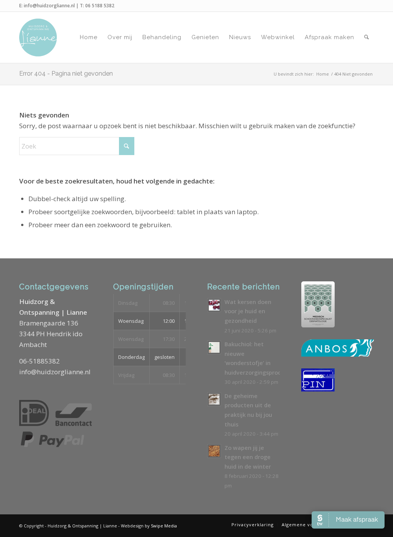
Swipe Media (164, 526)
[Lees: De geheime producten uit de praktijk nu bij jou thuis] (214, 399)
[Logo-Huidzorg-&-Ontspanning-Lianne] (38, 37)
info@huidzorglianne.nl (49, 5)
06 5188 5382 (99, 5)
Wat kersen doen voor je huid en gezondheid (248, 311)
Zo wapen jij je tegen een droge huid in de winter (248, 457)
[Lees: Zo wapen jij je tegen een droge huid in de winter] (214, 451)
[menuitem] (88, 37)
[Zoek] (366, 37)
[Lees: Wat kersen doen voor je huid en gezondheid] (214, 305)
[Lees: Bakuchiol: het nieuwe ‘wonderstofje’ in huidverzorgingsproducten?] (214, 347)
